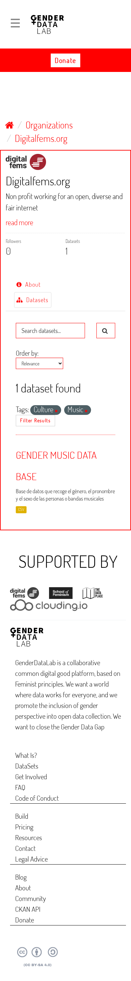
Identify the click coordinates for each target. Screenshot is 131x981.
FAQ (20, 787)
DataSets (26, 765)
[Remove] (56, 411)
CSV (21, 509)
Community (30, 898)
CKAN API (27, 908)
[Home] (9, 125)
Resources (28, 837)
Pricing (24, 826)
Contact (25, 848)
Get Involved (31, 776)
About (32, 284)
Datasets (36, 299)
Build (21, 815)
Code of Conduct (37, 797)
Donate (65, 60)
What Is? (26, 755)
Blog (21, 876)
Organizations (49, 125)
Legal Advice (31, 858)
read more (19, 222)
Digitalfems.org (41, 138)
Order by (26, 353)
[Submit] (105, 330)
